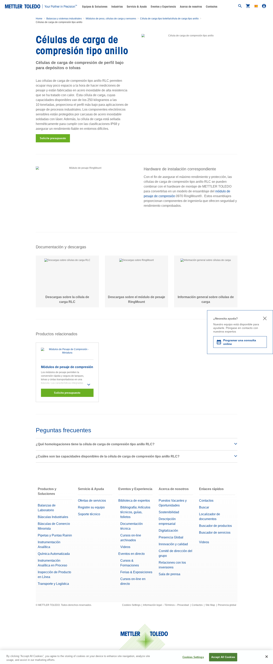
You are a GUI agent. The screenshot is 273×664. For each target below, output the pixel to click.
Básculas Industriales (53, 517)
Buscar (204, 507)
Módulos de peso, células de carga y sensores (111, 18)
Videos (125, 547)
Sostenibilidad (169, 512)
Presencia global (227, 605)
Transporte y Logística (53, 583)
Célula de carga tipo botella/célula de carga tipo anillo (169, 18)
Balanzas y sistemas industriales (64, 18)
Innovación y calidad (173, 544)
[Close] (266, 656)
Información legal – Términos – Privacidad (166, 605)
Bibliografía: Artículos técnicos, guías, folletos (135, 512)
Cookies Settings (131, 605)
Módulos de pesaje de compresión (67, 367)
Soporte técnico (89, 514)
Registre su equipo (91, 507)
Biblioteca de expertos (134, 500)
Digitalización (168, 530)
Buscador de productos (215, 525)
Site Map (210, 605)
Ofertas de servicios (92, 500)
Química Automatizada (54, 553)
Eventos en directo (131, 553)
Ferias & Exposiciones (136, 572)
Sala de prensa (169, 574)
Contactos (211, 6)
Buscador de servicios (214, 532)
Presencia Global (171, 537)
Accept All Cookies (223, 657)
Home (39, 18)
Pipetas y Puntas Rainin (55, 535)
